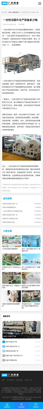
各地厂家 (28, 380)
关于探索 (10, 380)
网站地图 (28, 399)
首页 (9, 12)
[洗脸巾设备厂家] (5, 3)
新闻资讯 (15, 12)
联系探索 (19, 380)
